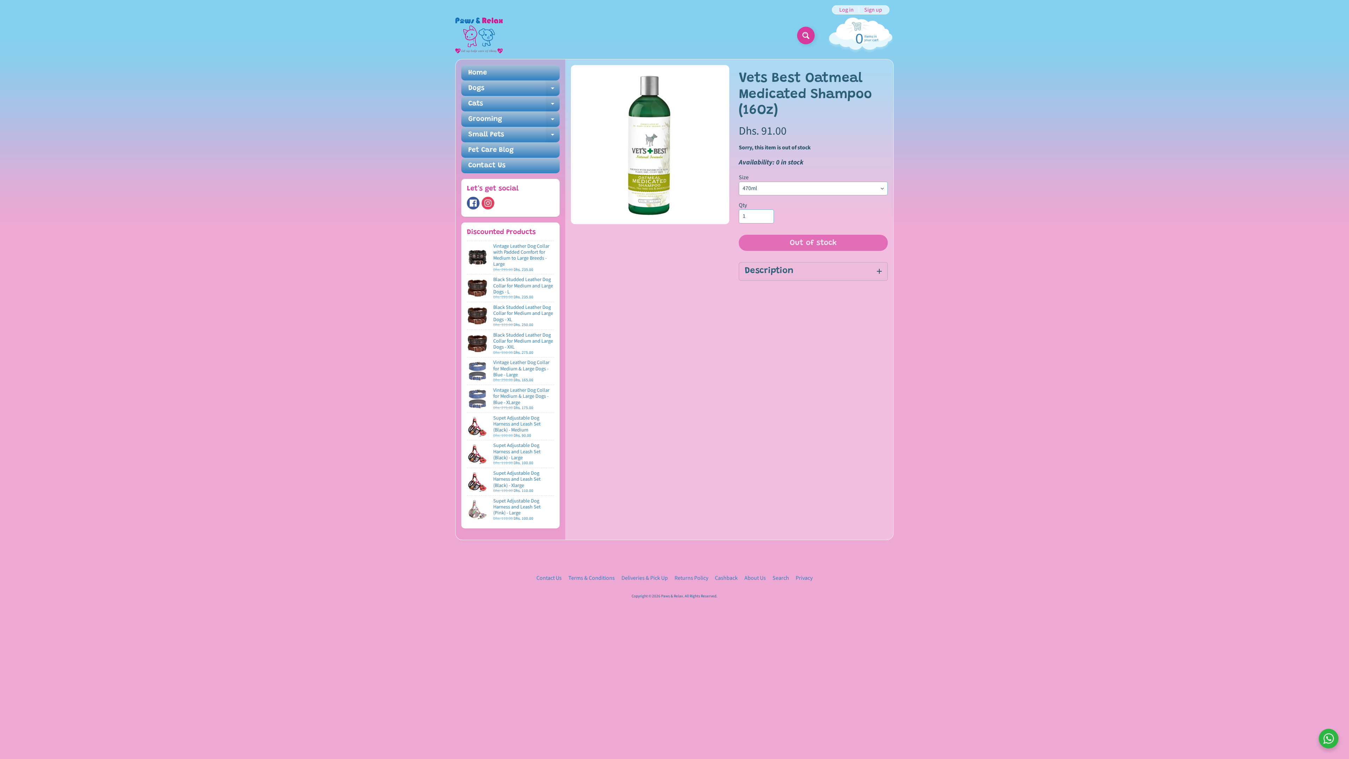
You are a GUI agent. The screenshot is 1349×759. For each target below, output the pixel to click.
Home (477, 72)
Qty (743, 205)
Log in (846, 10)
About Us (755, 578)
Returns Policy (691, 578)
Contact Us (487, 165)
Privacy (804, 578)
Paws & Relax (672, 596)
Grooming (514, 121)
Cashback (726, 578)
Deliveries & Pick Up (644, 578)
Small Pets (514, 136)
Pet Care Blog (491, 150)
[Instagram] (488, 203)
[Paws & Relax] (479, 35)
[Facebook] (473, 203)
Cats (514, 105)
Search (781, 578)
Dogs (514, 90)
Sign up (873, 10)
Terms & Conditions (591, 578)
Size (744, 177)
